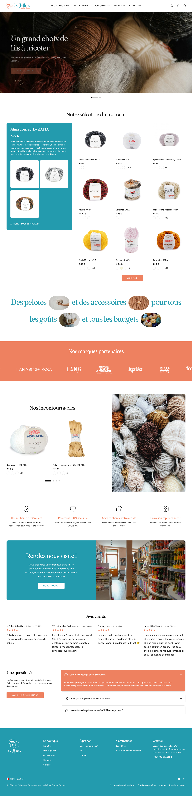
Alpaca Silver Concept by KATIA (167, 159)
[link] (59, 303)
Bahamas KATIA (123, 209)
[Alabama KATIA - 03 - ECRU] (125, 167)
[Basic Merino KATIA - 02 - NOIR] (80, 268)
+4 (166, 167)
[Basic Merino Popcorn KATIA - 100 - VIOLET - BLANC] (154, 217)
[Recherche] (171, 5)
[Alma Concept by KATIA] (95, 139)
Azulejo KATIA (85, 209)
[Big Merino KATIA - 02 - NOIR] (154, 268)
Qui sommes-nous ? (89, 746)
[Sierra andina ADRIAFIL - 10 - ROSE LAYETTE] (12, 473)
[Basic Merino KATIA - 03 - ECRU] (84, 268)
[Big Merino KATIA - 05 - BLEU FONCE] (162, 268)
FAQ (81, 750)
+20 (21, 473)
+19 (129, 167)
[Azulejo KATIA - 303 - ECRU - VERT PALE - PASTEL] (84, 217)
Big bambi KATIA (123, 260)
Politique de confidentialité (122, 785)
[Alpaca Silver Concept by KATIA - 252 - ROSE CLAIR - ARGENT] (158, 167)
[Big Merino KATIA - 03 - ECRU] (158, 268)
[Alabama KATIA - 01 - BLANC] (117, 167)
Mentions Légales (177, 785)
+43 (93, 268)
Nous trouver (51, 585)
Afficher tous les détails (25, 224)
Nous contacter (162, 757)
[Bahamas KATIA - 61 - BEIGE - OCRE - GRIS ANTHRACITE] (117, 217)
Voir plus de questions (25, 695)
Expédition (121, 746)
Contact (83, 755)
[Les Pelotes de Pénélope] (37, 369)
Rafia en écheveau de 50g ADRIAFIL (69, 465)
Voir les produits (26, 68)
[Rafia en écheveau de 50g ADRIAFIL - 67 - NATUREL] (63, 473)
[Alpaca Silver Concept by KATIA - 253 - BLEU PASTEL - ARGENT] (162, 167)
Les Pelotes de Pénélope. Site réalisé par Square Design (39, 785)
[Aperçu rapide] (108, 128)
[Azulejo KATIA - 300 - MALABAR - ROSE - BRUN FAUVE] (80, 217)
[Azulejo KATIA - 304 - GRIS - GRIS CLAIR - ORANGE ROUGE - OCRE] (88, 217)
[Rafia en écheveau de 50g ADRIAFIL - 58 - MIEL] (59, 473)
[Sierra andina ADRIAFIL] (29, 438)
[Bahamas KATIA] (132, 189)
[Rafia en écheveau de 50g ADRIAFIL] (75, 438)
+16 (166, 217)
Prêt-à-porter (49, 750)
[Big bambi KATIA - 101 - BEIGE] (121, 268)
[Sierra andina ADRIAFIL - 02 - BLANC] (8, 473)
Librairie (47, 760)
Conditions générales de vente (152, 785)
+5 (92, 217)
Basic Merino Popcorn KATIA (165, 209)
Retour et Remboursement (128, 750)
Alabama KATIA (123, 159)
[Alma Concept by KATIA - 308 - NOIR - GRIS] (88, 167)
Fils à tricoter (49, 746)
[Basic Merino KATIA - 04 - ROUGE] (88, 268)
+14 (166, 268)
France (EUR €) (17, 779)
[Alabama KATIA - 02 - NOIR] (121, 167)
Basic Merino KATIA (87, 260)
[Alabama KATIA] (132, 139)
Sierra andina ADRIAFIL (17, 465)
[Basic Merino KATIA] (95, 239)
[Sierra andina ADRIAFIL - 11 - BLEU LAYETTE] (17, 473)
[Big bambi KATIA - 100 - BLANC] (117, 268)
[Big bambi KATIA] (132, 239)
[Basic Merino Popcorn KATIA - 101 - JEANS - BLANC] (158, 217)
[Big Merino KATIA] (169, 239)
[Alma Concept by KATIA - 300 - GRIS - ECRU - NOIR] (80, 167)
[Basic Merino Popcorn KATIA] (169, 189)
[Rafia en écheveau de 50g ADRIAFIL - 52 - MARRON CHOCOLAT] (54, 473)
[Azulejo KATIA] (95, 189)
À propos (47, 764)
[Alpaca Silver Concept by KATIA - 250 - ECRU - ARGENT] (154, 167)
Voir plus (132, 278)
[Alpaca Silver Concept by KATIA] (169, 139)
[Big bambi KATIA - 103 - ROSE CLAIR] (125, 268)
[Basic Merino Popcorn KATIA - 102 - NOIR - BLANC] (162, 217)
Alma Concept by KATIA (89, 159)
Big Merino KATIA (160, 260)
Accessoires (49, 755)
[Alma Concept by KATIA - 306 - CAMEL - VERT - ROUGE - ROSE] (84, 167)
